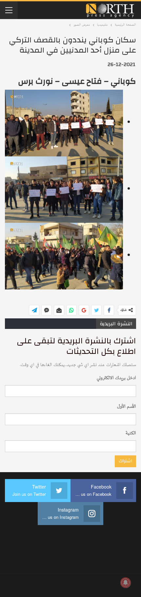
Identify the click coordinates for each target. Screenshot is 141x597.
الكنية (131, 433)
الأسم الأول (126, 406)
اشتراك (125, 461)
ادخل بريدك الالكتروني (116, 378)
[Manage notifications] (125, 582)
